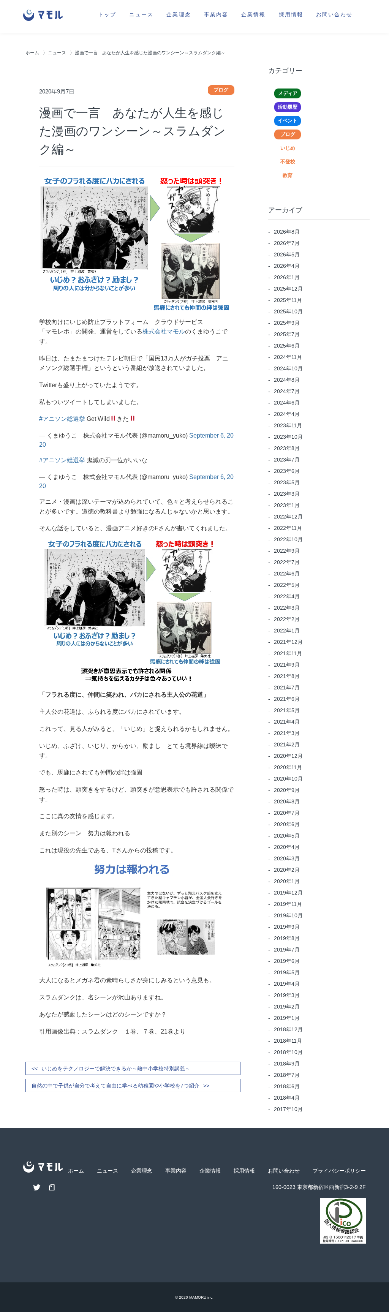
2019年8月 (287, 938)
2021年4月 (287, 722)
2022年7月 (287, 562)
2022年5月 (287, 585)
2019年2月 (287, 1007)
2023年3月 (287, 494)
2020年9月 (287, 790)
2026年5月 (287, 254)
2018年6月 (287, 1086)
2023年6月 (287, 471)
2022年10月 (288, 539)
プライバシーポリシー (339, 1171)
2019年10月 (288, 915)
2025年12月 (288, 289)
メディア (287, 93)
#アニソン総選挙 (62, 419)
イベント (287, 120)
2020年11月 (288, 767)
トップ (107, 14)
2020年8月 (287, 801)
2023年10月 (288, 437)
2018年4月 (287, 1098)
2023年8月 (287, 448)
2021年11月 (288, 653)
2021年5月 (287, 710)
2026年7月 (287, 243)
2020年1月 (287, 881)
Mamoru (197, 1297)
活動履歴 (287, 107)
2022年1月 (287, 631)
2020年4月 (287, 847)
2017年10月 (288, 1109)
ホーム (32, 52)
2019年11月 (288, 904)
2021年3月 (287, 733)
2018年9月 (287, 1064)
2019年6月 (287, 961)
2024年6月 (287, 403)
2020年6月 (287, 824)
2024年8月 (287, 380)
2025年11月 (288, 300)
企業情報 (253, 14)
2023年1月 (287, 505)
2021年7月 (287, 687)
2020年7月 (287, 813)
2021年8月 (287, 676)
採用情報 (291, 14)
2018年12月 (288, 1029)
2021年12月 (288, 642)
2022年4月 (287, 596)
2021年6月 (287, 699)
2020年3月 (287, 858)
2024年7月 (287, 391)
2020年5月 (287, 836)
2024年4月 (287, 414)
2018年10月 (288, 1052)
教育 (288, 175)
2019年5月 (287, 972)
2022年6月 (287, 574)
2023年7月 (287, 460)
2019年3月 (287, 995)
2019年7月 (287, 950)
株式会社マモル (163, 331)
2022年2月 (287, 619)
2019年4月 (287, 984)
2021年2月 (287, 744)
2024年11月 (288, 357)
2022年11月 (288, 528)
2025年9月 (287, 323)
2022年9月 (287, 551)
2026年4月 (287, 266)
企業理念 (178, 14)
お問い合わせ (334, 14)
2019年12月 (288, 893)
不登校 (287, 161)
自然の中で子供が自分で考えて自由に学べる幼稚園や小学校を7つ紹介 (115, 1086)
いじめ (287, 148)
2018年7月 (287, 1075)
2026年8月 (287, 232)
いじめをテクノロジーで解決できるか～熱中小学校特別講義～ (115, 1068)
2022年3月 (287, 608)
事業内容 (216, 14)
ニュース (141, 14)
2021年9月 (287, 665)
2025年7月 (287, 334)
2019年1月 (287, 1018)
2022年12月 (288, 517)
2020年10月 (288, 779)
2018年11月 (288, 1041)
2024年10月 (288, 368)
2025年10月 (288, 311)
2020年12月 (288, 756)
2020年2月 (287, 870)
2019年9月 (287, 927)
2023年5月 (287, 482)
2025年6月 (287, 346)
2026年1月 (287, 277)
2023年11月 (288, 425)
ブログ (287, 134)
